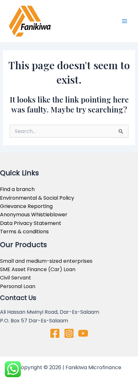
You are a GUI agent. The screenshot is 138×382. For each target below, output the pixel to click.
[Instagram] (69, 333)
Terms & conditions (24, 231)
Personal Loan (17, 286)
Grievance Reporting (26, 206)
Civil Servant (15, 277)
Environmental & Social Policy (37, 198)
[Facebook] (55, 333)
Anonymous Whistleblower (33, 214)
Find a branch (17, 189)
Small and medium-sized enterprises (46, 261)
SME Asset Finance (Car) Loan (37, 269)
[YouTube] (83, 333)
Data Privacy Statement (30, 223)
